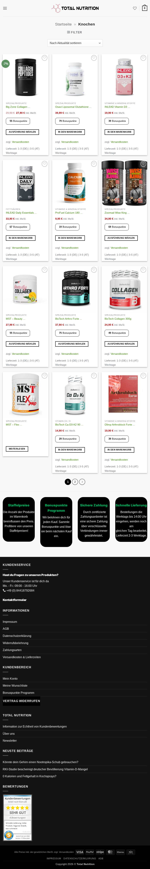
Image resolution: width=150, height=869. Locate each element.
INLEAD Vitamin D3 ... (117, 106)
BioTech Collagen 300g (118, 318)
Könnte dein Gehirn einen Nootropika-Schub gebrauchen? (40, 762)
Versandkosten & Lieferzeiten (22, 657)
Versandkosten (20, 141)
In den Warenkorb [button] (70, 132)
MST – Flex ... (14, 424)
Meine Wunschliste (15, 685)
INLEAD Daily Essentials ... (21, 212)
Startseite (63, 24)
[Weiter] (82, 482)
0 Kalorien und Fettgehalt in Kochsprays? (29, 776)
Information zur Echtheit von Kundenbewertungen (35, 726)
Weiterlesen (17, 449)
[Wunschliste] (135, 8)
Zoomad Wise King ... (117, 212)
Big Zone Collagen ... (18, 106)
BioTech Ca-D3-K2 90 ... (69, 424)
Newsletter (10, 740)
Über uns (9, 733)
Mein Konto (10, 678)
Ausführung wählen (22, 132)
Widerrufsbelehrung (15, 643)
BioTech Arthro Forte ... (68, 318)
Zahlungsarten (12, 650)
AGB (6, 628)
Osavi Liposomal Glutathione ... (73, 106)
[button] (5, 8)
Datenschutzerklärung (17, 635)
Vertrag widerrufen (21, 701)
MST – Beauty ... (15, 318)
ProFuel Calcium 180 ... (68, 212)
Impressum (10, 621)
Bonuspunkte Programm (18, 692)
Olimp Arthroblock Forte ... (120, 424)
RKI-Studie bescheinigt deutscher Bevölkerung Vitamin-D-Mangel (45, 769)
